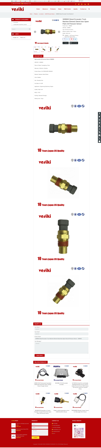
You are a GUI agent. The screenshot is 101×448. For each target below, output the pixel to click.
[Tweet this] (68, 39)
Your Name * (37, 327)
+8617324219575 (56, 425)
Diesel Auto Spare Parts (70, 36)
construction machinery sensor (20, 24)
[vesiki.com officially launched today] (13, 427)
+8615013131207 (56, 431)
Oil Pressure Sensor (74, 35)
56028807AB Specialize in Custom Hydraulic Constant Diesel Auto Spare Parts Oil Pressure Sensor (42, 412)
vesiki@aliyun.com (27, 3)
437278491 (55, 423)
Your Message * (38, 341)
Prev (35, 32)
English (81, 0)
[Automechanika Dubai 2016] (13, 432)
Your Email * (37, 331)
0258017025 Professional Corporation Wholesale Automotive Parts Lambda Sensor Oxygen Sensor (42, 385)
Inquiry (66, 43)
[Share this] (64, 39)
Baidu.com (22, 37)
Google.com (15, 37)
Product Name (38, 336)
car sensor (15, 22)
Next (59, 32)
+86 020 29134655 (16, 3)
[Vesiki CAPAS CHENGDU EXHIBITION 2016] (13, 438)
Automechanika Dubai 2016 (22, 429)
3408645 (67, 35)
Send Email (74, 43)
